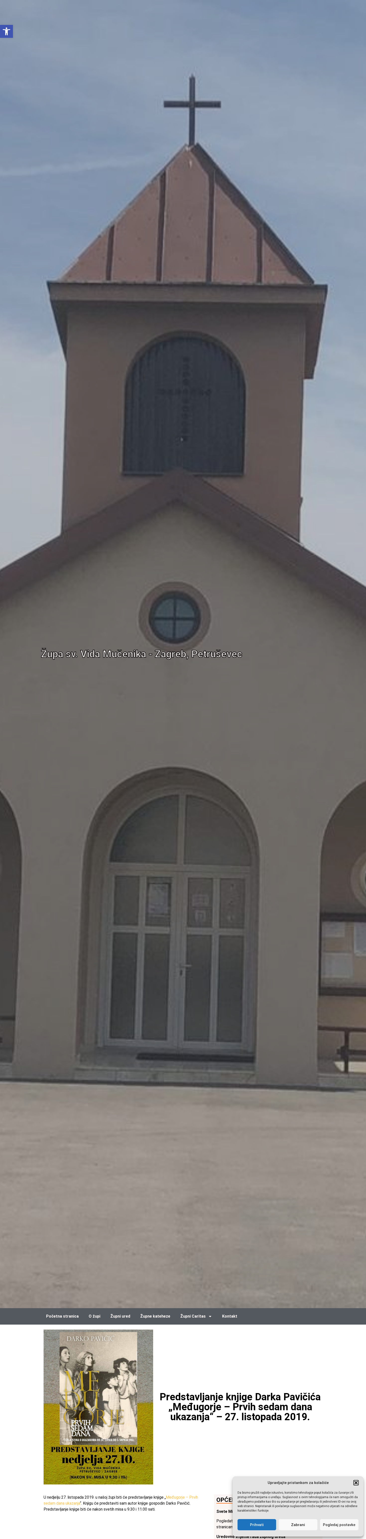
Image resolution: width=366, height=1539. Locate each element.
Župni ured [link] (120, 1316)
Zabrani (298, 1525)
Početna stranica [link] (62, 1316)
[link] (6, 31)
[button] (356, 1482)
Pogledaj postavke (339, 1525)
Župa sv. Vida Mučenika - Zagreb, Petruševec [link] (141, 654)
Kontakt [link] (229, 1316)
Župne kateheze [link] (155, 1316)
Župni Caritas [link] (193, 1316)
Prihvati (257, 1525)
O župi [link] (94, 1316)
